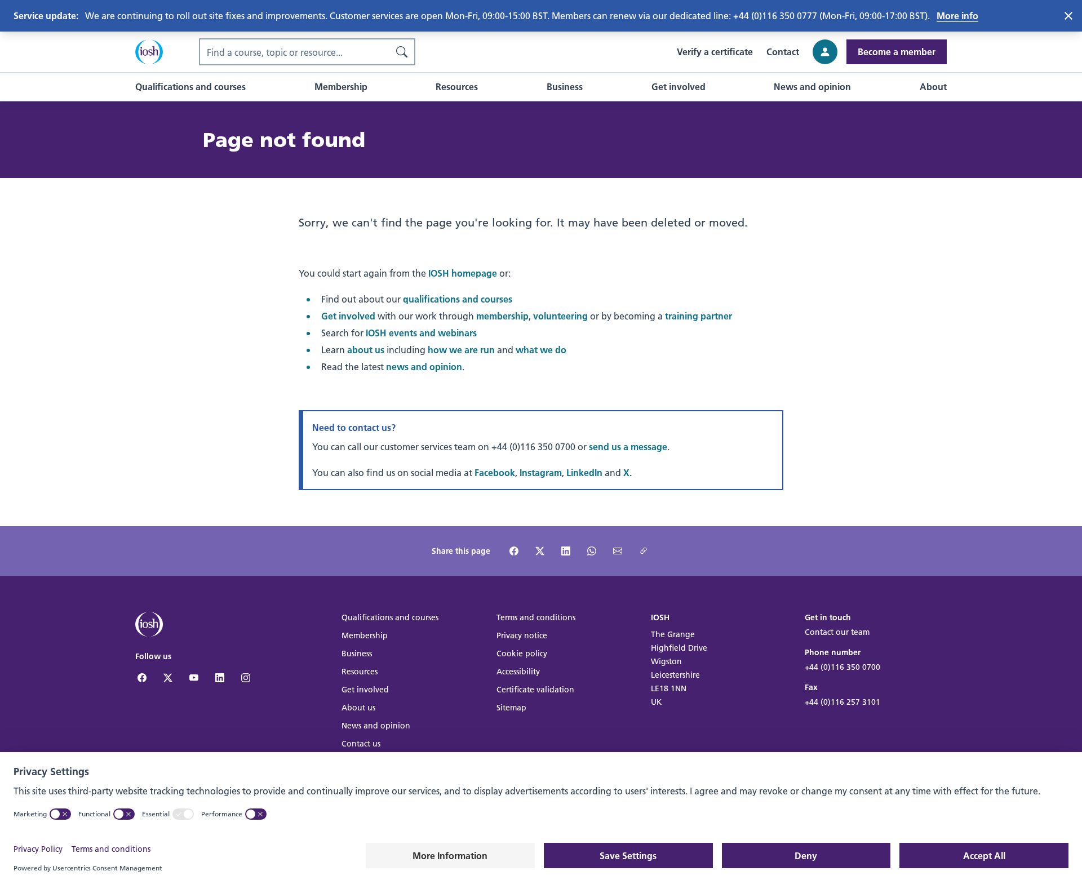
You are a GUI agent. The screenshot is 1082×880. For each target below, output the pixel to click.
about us (365, 349)
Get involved (348, 316)
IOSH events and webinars (421, 333)
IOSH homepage (462, 273)
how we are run (461, 349)
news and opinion (424, 366)
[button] (190, 87)
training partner (698, 316)
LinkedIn (584, 472)
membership (502, 316)
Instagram (541, 472)
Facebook (495, 472)
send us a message (628, 446)
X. (627, 472)
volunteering (560, 316)
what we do (541, 349)
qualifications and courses (457, 299)
